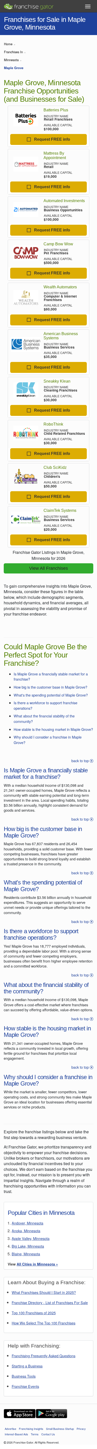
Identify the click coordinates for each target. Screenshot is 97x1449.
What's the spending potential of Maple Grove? (51, 695)
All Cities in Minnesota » (37, 1264)
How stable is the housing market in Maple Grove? (53, 729)
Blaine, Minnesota (26, 1253)
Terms (35, 1434)
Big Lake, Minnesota (28, 1246)
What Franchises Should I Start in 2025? (44, 1292)
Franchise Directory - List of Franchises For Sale (50, 1302)
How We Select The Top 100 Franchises (43, 1322)
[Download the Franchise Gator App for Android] (51, 1413)
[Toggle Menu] (88, 6)
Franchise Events (25, 1386)
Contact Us (48, 1434)
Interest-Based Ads (16, 1434)
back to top (80, 760)
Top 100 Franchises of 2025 (34, 1312)
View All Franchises (48, 568)
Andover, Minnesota (27, 1223)
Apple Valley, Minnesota (30, 1238)
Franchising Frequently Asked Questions (43, 1355)
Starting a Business (27, 1365)
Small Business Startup (60, 1429)
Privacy (81, 1429)
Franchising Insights (31, 1429)
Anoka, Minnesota (26, 1230)
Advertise (10, 1429)
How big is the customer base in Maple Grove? (50, 687)
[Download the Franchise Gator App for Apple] (20, 1413)
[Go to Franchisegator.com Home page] (28, 5)
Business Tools (24, 1376)
